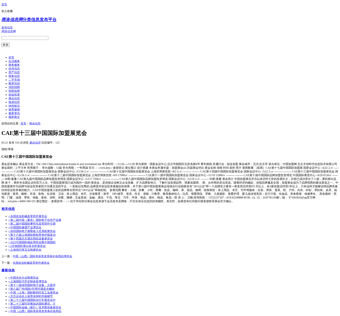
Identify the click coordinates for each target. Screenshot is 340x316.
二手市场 (14, 79)
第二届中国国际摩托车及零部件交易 (32, 223)
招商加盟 (14, 90)
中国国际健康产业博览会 (24, 227)
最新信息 (8, 270)
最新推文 (14, 116)
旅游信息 (14, 102)
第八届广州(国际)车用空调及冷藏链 (31, 288)
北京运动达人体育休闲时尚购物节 (30, 296)
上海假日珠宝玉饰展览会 (24, 249)
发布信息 (7, 27)
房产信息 (14, 72)
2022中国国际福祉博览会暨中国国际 (32, 242)
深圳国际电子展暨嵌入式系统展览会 (32, 231)
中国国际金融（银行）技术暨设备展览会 (34, 307)
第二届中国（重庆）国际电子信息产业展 (34, 219)
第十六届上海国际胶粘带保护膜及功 (32, 234)
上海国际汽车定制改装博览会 (27, 281)
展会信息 (14, 98)
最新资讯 (14, 113)
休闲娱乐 (14, 105)
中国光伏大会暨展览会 (23, 277)
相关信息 (8, 209)
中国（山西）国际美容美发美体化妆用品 (34, 311)
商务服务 (14, 64)
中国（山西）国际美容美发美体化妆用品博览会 (42, 256)
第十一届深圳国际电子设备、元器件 (32, 285)
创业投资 (14, 94)
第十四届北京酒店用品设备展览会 (30, 238)
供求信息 (14, 68)
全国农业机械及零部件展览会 (27, 216)
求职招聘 (14, 87)
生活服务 (14, 61)
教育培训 (14, 83)
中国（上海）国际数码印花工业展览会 (33, 292)
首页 (4, 4)
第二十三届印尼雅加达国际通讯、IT (31, 303)
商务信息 (14, 76)
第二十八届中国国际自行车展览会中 (32, 299)
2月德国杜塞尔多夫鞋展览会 (27, 245)
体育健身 (14, 109)
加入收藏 (7, 11)
